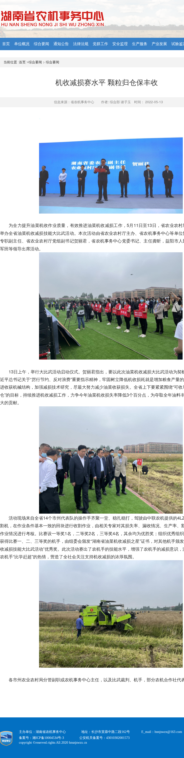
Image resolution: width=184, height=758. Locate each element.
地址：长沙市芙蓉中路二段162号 (111, 732)
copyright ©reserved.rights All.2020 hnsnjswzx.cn (53, 742)
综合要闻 (41, 44)
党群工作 (100, 44)
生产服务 (139, 44)
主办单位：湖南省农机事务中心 (50, 732)
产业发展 (159, 44)
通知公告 (61, 44)
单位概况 (21, 44)
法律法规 (80, 44)
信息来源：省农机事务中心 (74, 102)
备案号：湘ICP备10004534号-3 (49, 738)
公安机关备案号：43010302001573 (108, 738)
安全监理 (120, 44)
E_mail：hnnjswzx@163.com (161, 732)
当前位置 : (11, 62)
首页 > (24, 62)
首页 (6, 44)
